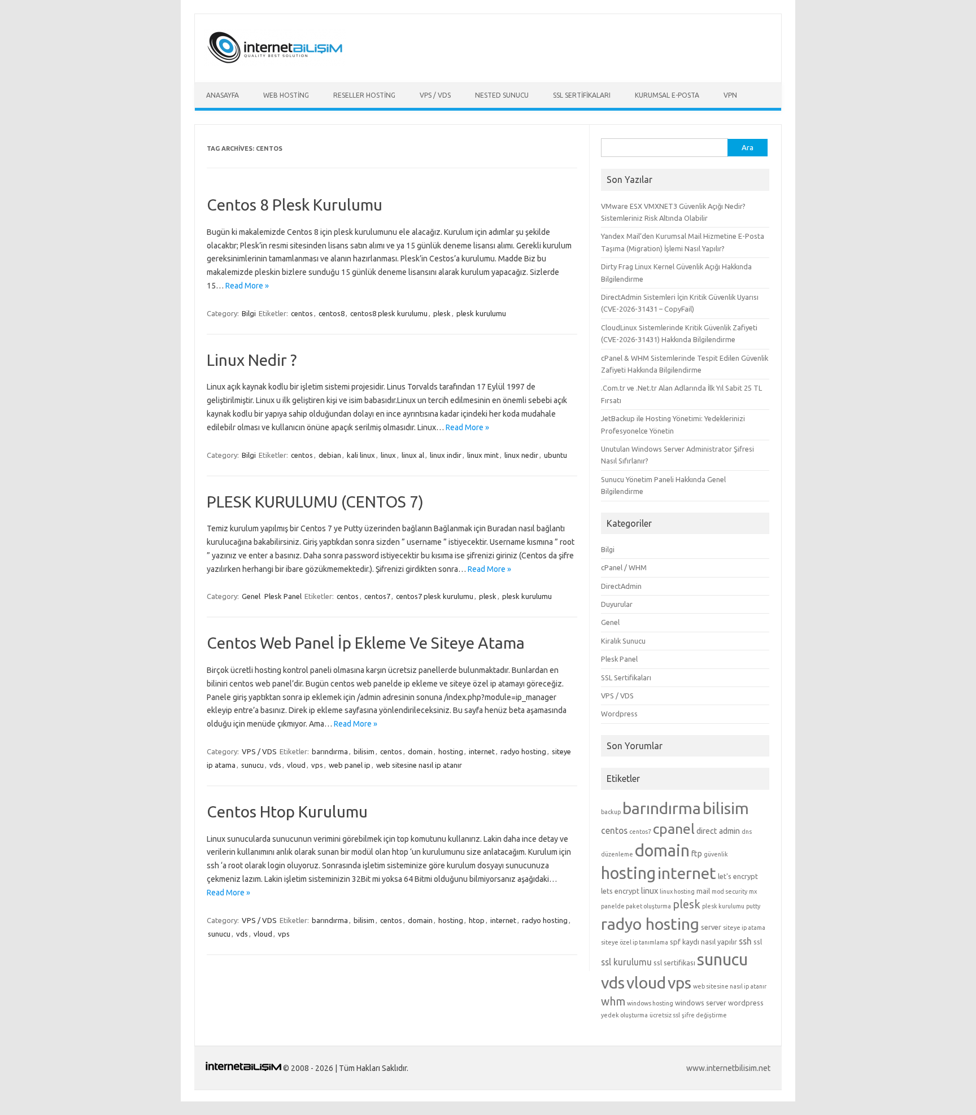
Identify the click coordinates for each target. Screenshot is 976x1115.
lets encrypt (620, 891)
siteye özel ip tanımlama (634, 942)
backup (611, 811)
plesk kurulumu (481, 313)
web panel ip (350, 765)
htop (477, 920)
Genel (251, 596)
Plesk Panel (283, 596)
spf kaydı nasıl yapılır (703, 942)
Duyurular (617, 604)
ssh (745, 941)
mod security (729, 891)
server (711, 927)
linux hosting (677, 891)
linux (388, 455)
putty (753, 906)
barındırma (330, 751)
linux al (413, 455)
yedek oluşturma (624, 1015)
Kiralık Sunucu (623, 641)
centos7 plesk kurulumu (434, 596)
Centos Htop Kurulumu (287, 811)
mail (703, 891)
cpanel (674, 829)
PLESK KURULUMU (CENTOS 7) (315, 501)
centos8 (332, 313)
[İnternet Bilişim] (275, 63)
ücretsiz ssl (665, 1015)
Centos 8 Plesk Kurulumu (294, 204)
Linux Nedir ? (252, 360)
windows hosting (650, 1003)
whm (613, 1001)
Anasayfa (222, 95)
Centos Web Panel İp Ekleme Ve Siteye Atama (366, 642)
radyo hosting (523, 751)
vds (275, 765)
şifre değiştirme (704, 1015)
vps (317, 765)
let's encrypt (738, 876)
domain (420, 751)
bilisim (364, 751)
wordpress (746, 1003)
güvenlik (716, 854)
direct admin (718, 831)
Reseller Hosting (364, 95)
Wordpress (619, 714)
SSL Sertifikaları (582, 95)
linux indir (445, 455)
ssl (757, 942)
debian (330, 455)
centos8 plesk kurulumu (389, 313)
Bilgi (249, 313)
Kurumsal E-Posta (667, 95)
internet (482, 751)
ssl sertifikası (674, 963)
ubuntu (555, 455)
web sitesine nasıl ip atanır (419, 765)
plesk (442, 313)
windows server (700, 1003)
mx (753, 891)
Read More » (247, 285)
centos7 (377, 596)
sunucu (252, 765)
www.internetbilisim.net (728, 1068)
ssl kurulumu (626, 962)
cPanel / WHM (624, 567)
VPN (730, 95)
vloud (296, 765)
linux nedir (521, 455)
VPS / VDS (435, 95)
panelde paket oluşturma (636, 906)
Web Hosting (286, 95)
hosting (450, 751)
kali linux (361, 455)
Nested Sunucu (502, 95)
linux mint (483, 455)
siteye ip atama (744, 927)
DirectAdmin (621, 586)
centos (302, 313)
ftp (696, 853)
